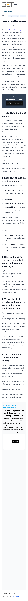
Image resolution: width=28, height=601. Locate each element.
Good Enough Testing (12, 594)
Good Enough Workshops (13, 30)
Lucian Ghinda (15, 596)
